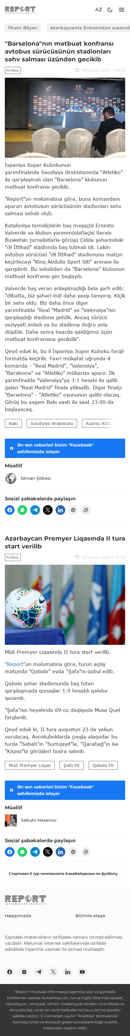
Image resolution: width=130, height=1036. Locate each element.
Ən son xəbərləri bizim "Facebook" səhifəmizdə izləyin (55, 448)
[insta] (24, 972)
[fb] (10, 510)
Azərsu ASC (98, 423)
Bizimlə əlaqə (90, 915)
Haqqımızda (18, 915)
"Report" (15, 664)
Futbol (12, 71)
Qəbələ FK (103, 765)
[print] (73, 510)
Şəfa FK (71, 765)
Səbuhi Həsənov (39, 820)
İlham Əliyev (22, 28)
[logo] (20, 10)
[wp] (22, 510)
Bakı (13, 423)
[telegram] (35, 510)
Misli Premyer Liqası (30, 765)
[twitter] (48, 510)
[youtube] (82, 972)
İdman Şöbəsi (36, 478)
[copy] (86, 510)
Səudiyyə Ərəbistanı (52, 423)
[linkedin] (60, 510)
